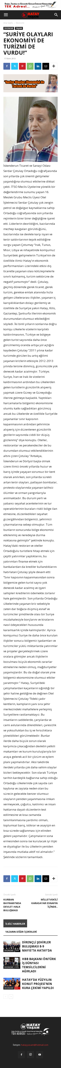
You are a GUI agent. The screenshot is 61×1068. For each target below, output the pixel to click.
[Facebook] (6, 66)
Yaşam (19, 28)
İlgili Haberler (15, 923)
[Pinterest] (22, 66)
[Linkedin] (38, 66)
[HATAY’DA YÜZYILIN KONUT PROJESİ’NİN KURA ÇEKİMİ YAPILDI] (11, 984)
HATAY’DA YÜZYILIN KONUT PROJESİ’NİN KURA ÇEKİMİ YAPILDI (38, 984)
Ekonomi (20, 22)
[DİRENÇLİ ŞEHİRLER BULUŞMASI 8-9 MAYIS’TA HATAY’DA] (11, 946)
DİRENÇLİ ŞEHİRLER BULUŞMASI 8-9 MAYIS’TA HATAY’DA (37, 946)
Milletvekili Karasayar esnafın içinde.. (44, 903)
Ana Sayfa (8, 22)
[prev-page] (5, 996)
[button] (5, 14)
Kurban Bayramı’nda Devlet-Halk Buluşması (12, 905)
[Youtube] (39, 1054)
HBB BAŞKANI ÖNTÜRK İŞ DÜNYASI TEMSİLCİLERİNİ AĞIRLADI (39, 965)
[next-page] (11, 996)
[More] (53, 66)
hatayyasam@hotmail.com (34, 1044)
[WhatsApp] (30, 66)
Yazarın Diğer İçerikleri (21, 931)
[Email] (45, 66)
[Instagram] (30, 1054)
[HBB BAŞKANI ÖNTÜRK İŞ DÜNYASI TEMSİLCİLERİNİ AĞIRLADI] (11, 963)
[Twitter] (14, 66)
